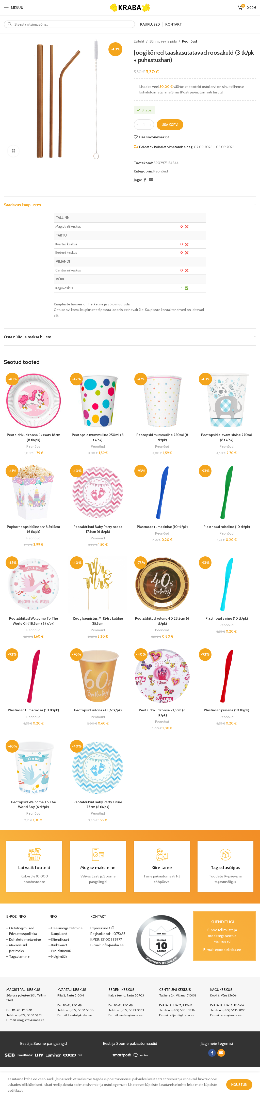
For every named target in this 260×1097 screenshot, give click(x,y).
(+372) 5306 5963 (30, 1015)
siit (56, 315)
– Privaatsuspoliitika (21, 933)
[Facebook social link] (145, 180)
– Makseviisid (16, 945)
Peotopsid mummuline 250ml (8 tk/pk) (98, 437)
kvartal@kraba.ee (80, 1015)
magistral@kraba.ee (30, 1020)
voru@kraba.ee (231, 1015)
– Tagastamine (17, 956)
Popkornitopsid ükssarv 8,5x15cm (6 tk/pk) (33, 529)
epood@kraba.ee (228, 949)
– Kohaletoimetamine (23, 939)
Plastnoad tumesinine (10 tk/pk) (162, 526)
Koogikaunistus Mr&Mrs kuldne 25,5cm (98, 621)
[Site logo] (130, 7)
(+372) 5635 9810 (234, 1010)
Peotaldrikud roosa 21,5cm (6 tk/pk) (162, 712)
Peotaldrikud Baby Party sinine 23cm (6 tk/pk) (97, 804)
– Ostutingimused (20, 928)
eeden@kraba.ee (130, 1015)
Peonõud (189, 41)
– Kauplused (57, 933)
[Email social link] (151, 180)
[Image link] (161, 939)
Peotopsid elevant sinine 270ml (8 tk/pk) (226, 437)
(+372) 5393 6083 (132, 1010)
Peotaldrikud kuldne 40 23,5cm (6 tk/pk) (162, 621)
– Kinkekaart (57, 945)
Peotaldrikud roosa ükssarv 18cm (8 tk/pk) (33, 437)
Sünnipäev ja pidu (163, 41)
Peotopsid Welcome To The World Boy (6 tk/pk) (33, 804)
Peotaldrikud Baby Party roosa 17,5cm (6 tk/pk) (97, 529)
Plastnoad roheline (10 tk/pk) (226, 526)
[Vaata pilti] (13, 151)
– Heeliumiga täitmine (65, 928)
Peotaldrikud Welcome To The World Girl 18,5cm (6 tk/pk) (33, 621)
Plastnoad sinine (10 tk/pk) (226, 618)
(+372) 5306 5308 (82, 1010)
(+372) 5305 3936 (182, 1010)
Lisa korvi (170, 125)
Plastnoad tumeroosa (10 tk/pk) (33, 710)
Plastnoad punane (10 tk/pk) (226, 710)
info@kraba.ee (113, 945)
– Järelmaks (15, 951)
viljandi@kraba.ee (182, 1015)
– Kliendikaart (58, 939)
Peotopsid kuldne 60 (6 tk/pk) (98, 710)
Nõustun (239, 1085)
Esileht (139, 41)
